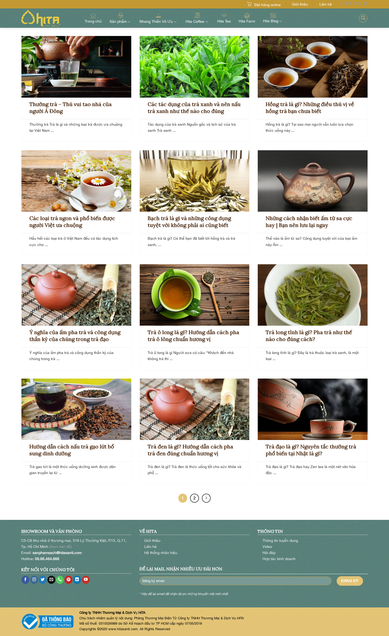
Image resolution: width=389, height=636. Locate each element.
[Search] (363, 18)
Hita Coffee (195, 21)
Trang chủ (93, 21)
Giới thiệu (300, 4)
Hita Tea (224, 21)
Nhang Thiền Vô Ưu (156, 21)
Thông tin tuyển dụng (280, 540)
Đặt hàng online (267, 4)
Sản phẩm (118, 21)
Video (267, 546)
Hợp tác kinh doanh (279, 558)
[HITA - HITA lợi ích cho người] (47, 18)
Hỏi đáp (269, 552)
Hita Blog (270, 21)
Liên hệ (325, 4)
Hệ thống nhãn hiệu (160, 552)
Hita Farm (247, 21)
